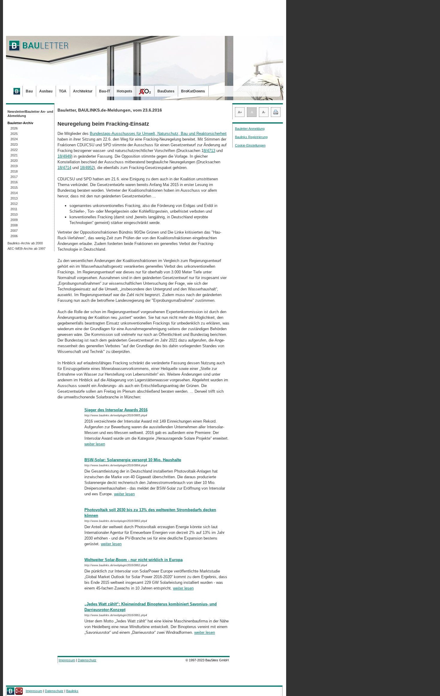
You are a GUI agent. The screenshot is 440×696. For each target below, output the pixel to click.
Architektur (82, 91)
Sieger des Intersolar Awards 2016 (116, 410)
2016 (14, 182)
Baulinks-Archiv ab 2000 (25, 243)
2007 (14, 230)
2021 (14, 155)
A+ (240, 112)
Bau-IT (104, 91)
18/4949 (64, 156)
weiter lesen (94, 444)
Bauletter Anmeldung (250, 128)
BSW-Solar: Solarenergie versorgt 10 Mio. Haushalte (132, 460)
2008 (14, 225)
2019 (14, 166)
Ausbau (45, 91)
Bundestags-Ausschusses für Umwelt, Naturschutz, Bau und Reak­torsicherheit (158, 133)
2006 (14, 236)
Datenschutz (87, 660)
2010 (14, 214)
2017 (14, 177)
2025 (14, 133)
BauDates (166, 91)
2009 (14, 220)
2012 (14, 203)
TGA (62, 91)
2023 (14, 144)
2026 (14, 128)
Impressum (67, 660)
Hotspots (124, 91)
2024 (14, 139)
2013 (14, 198)
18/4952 (87, 167)
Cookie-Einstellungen (250, 145)
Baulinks (72, 691)
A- (263, 112)
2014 (14, 193)
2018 (14, 171)
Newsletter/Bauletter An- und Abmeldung (30, 114)
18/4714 (64, 167)
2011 (13, 209)
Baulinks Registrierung (251, 137)
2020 (14, 160)
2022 (14, 150)
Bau (29, 91)
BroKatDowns (193, 91)
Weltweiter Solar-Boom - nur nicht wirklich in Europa (133, 560)
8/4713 (209, 150)
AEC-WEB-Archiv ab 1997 (26, 248)
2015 (14, 187)
